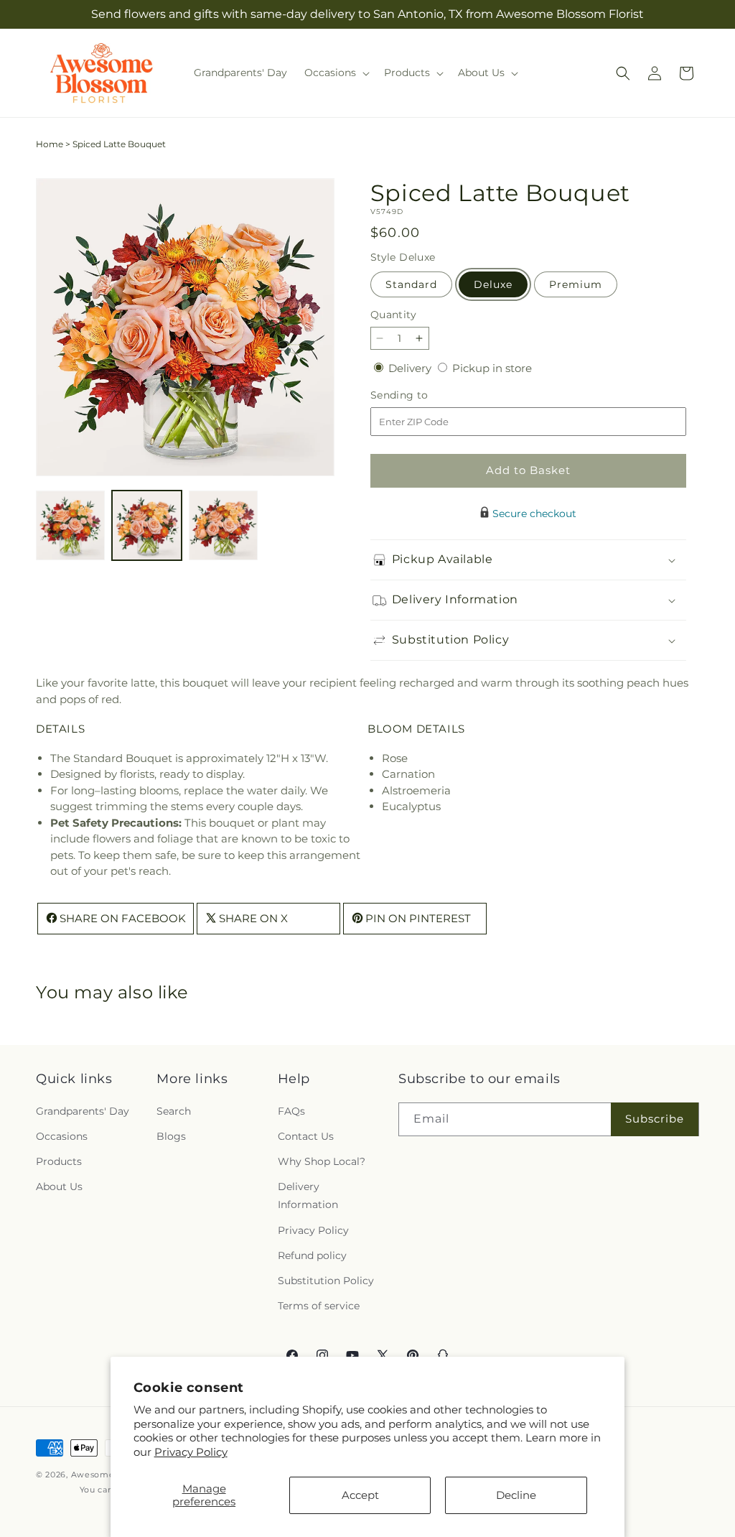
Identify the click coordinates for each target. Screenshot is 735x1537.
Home (49, 144)
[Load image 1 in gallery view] (70, 525)
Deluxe (493, 284)
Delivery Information (308, 1195)
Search (173, 1111)
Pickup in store (492, 368)
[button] (335, 72)
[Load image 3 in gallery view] (223, 525)
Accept (360, 1495)
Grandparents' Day (82, 1111)
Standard (411, 284)
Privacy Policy (191, 1452)
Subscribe (654, 1118)
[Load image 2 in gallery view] (146, 525)
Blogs (171, 1136)
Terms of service (319, 1305)
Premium (575, 284)
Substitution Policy (326, 1280)
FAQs (291, 1111)
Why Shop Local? (321, 1161)
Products (59, 1161)
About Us (59, 1186)
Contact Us (306, 1136)
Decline (516, 1495)
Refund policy (312, 1255)
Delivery (411, 368)
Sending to (421, 395)
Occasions (62, 1136)
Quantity (393, 314)
